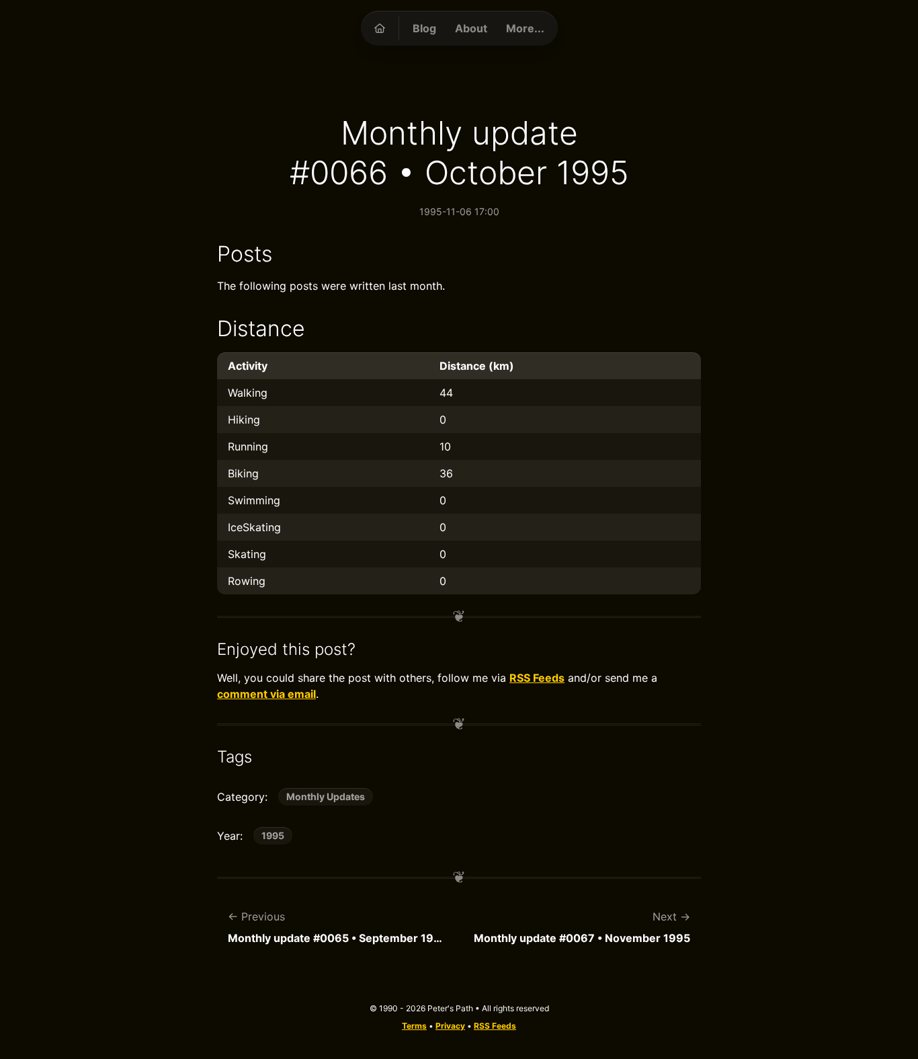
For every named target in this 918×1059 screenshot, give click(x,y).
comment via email (266, 694)
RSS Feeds (537, 677)
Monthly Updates (325, 796)
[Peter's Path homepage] (379, 28)
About (471, 28)
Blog (424, 28)
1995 (272, 835)
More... (525, 28)
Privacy (450, 1026)
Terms (414, 1026)
